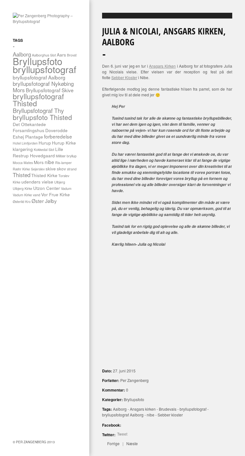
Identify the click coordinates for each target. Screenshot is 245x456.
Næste (132, 443)
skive (51, 168)
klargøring (23, 149)
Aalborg (120, 409)
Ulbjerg (59, 182)
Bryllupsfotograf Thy (38, 110)
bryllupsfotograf (44, 69)
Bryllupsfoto (37, 61)
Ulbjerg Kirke (22, 188)
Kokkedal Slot (44, 149)
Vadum (66, 188)
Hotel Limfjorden (25, 143)
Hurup (45, 142)
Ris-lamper (63, 162)
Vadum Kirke (22, 194)
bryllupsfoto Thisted (42, 117)
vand (36, 194)
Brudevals (167, 409)
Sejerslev (38, 169)
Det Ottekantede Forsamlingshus (29, 127)
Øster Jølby (44, 200)
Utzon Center (46, 188)
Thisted (21, 175)
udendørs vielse (37, 181)
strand (72, 169)
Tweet (122, 434)
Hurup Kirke (64, 142)
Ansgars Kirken (162, 66)
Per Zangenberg (134, 380)
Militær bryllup (66, 155)
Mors (39, 162)
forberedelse (58, 136)
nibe (49, 161)
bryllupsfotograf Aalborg (39, 77)
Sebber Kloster (124, 77)
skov (61, 168)
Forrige (113, 443)
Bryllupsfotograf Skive (50, 89)
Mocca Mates (23, 162)
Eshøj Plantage (28, 136)
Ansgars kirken (143, 409)
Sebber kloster (170, 414)
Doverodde (56, 130)
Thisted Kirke (44, 175)
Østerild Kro (22, 201)
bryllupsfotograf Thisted (38, 99)
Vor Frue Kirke (55, 194)
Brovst (72, 55)
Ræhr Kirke (21, 169)
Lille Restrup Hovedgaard (38, 152)
